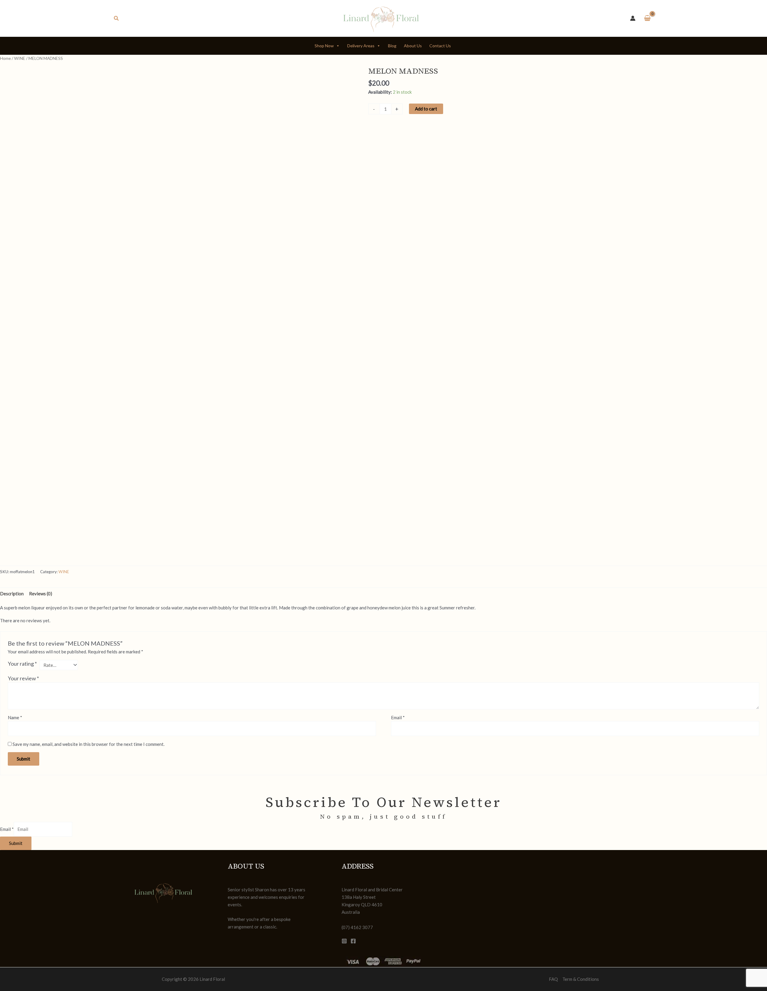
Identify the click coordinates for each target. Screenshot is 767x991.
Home (5, 58)
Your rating (22, 663)
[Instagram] (344, 941)
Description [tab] (12, 593)
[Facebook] (353, 941)
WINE (19, 58)
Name (15, 717)
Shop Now (324, 45)
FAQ (553, 979)
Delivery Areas (361, 45)
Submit (15, 843)
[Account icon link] (632, 18)
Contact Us (440, 45)
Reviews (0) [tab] (40, 593)
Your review (23, 678)
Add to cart (426, 108)
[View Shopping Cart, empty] (647, 18)
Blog (392, 45)
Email (398, 717)
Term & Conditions (580, 979)
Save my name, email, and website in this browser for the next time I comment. (88, 744)
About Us (413, 45)
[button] (116, 18)
